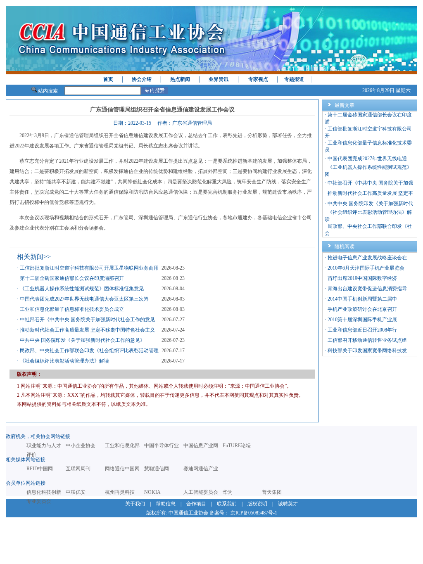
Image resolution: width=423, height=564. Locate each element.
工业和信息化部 (122, 445)
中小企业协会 (80, 445)
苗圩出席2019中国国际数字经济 (362, 278)
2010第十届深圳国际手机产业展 (362, 319)
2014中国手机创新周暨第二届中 (362, 299)
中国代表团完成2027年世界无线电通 (367, 158)
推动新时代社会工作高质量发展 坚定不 (370, 193)
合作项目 (196, 504)
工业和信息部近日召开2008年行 (362, 330)
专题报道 (294, 79)
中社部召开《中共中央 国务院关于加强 (370, 183)
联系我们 (227, 504)
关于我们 (135, 504)
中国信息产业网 (200, 445)
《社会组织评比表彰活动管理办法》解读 (64, 361)
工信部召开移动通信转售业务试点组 (367, 340)
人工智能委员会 (200, 492)
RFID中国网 (39, 469)
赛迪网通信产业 (200, 469)
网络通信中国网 (122, 469)
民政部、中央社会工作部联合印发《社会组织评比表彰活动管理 (89, 350)
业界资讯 (218, 79)
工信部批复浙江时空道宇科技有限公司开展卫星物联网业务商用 (89, 268)
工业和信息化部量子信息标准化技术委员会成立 (72, 309)
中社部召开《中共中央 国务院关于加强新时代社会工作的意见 (87, 319)
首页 (108, 79)
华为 (228, 492)
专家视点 (258, 79)
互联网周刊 (78, 469)
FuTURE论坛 (237, 445)
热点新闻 (180, 79)
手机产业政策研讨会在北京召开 (362, 309)
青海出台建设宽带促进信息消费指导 (367, 288)
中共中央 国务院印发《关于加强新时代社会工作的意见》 (82, 340)
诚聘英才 (288, 504)
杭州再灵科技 (120, 492)
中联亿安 (76, 492)
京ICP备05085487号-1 (254, 513)
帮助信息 (166, 504)
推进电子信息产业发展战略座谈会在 (367, 258)
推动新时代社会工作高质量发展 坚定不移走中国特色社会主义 (87, 330)
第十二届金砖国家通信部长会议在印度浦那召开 (72, 278)
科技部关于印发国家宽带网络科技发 (367, 350)
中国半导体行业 (161, 445)
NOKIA (152, 492)
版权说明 (257, 504)
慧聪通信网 (156, 469)
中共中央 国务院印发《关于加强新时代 (370, 203)
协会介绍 (142, 79)
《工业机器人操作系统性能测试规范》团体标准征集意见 (82, 288)
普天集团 (272, 492)
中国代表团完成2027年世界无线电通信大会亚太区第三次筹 (84, 299)
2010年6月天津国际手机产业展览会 (366, 268)
